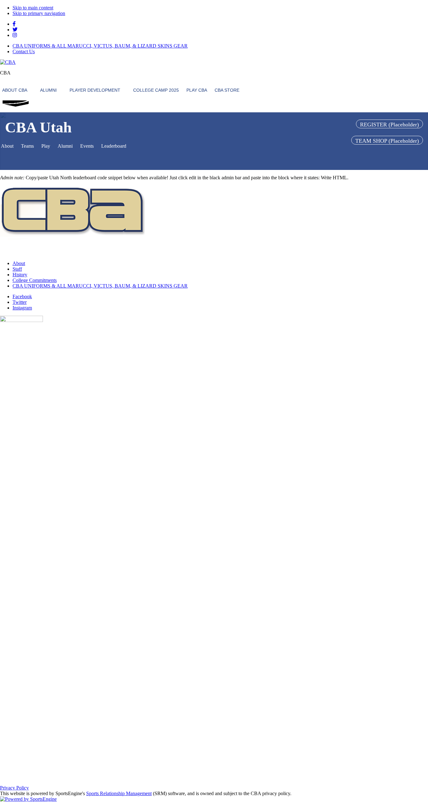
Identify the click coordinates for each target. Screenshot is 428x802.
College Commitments (35, 280)
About (19, 263)
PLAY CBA (196, 90)
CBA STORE (227, 90)
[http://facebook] (14, 24)
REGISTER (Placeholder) (389, 124)
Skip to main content (33, 7)
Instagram (22, 307)
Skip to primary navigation (39, 13)
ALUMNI (48, 90)
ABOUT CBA (14, 90)
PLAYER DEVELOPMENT (95, 90)
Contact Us (24, 51)
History (20, 274)
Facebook (22, 296)
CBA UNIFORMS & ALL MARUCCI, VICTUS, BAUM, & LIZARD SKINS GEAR (100, 46)
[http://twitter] (15, 29)
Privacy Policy (14, 787)
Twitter (20, 302)
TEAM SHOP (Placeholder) (387, 141)
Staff (17, 269)
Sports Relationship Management (119, 793)
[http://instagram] (15, 35)
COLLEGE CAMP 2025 (156, 90)
